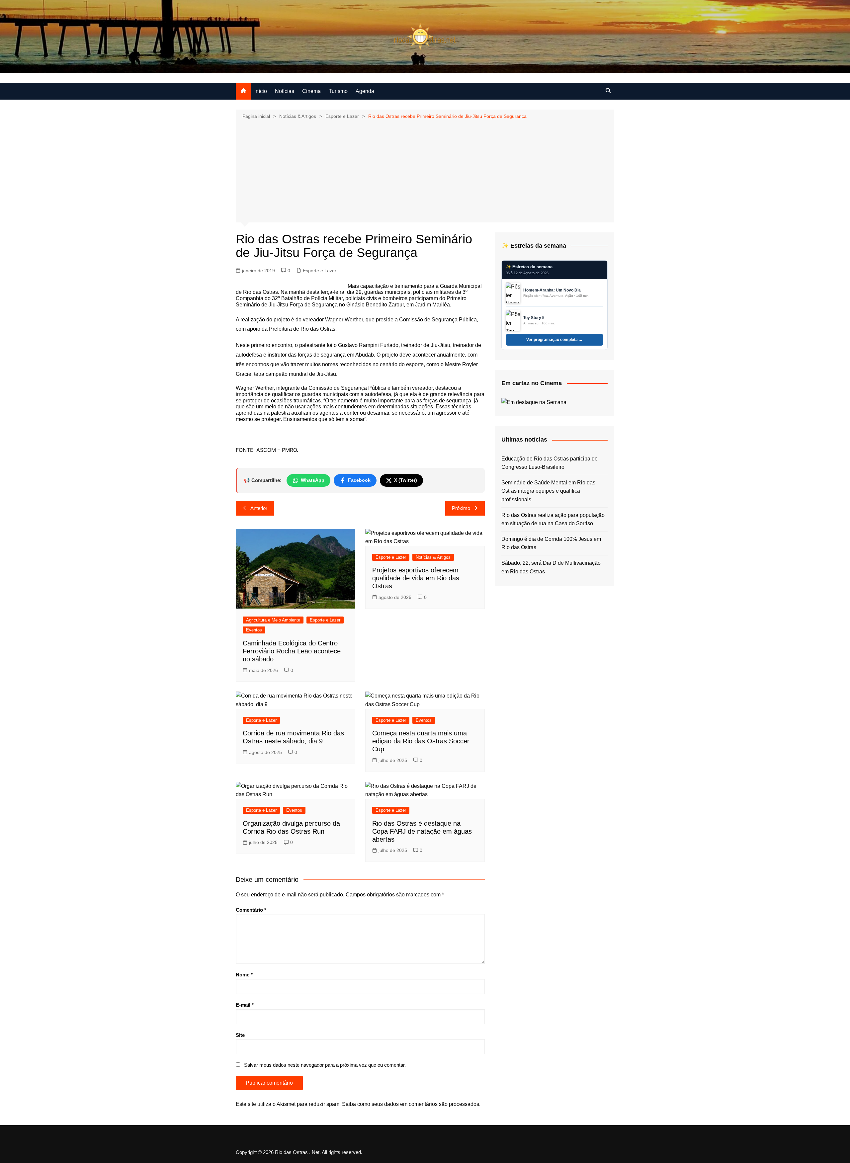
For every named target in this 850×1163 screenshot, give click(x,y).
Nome (244, 974)
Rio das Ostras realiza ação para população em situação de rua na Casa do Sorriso (553, 519)
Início (260, 91)
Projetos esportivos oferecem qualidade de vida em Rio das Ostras (415, 578)
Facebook (359, 480)
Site (240, 1035)
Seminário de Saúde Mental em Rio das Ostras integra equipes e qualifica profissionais (548, 491)
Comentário (251, 910)
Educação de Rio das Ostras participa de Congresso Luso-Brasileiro (549, 463)
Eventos (254, 629)
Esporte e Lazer (319, 270)
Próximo (461, 508)
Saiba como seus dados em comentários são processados (410, 1104)
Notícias (284, 91)
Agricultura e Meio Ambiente (273, 620)
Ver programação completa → (554, 340)
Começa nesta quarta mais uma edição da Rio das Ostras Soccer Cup (420, 741)
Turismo (338, 91)
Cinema (311, 91)
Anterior (258, 508)
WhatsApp (312, 480)
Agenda (365, 91)
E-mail (245, 1005)
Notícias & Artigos (433, 557)
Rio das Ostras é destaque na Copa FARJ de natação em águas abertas (422, 831)
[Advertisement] (425, 170)
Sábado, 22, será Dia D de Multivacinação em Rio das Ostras (551, 567)
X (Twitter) (405, 480)
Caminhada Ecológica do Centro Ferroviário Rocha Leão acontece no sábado (292, 651)
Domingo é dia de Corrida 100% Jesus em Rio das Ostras (551, 543)
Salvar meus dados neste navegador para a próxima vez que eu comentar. (325, 1065)
